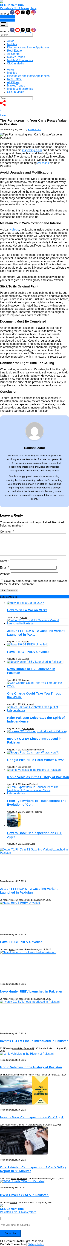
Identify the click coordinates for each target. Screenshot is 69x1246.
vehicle (14, 229)
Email (4, 567)
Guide (32, 844)
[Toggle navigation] (4, 24)
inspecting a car (32, 150)
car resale (43, 162)
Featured (39, 749)
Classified (28, 812)
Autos (10, 41)
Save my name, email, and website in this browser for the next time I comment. (33, 582)
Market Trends (16, 57)
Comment (7, 531)
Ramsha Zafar (34, 129)
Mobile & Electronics (20, 60)
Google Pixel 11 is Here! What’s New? (36, 760)
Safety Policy (36, 1244)
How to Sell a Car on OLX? (27, 610)
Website (5, 574)
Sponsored (28, 704)
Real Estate (14, 50)
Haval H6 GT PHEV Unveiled (28, 652)
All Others (13, 53)
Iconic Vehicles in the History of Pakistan (38, 777)
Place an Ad (7, 16)
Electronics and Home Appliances (28, 47)
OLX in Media (15, 63)
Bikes (32, 749)
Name (4, 560)
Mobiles (12, 44)
